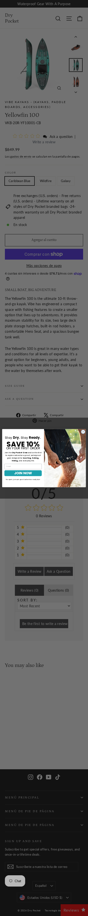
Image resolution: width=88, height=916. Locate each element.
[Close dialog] (83, 431)
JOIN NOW (23, 473)
